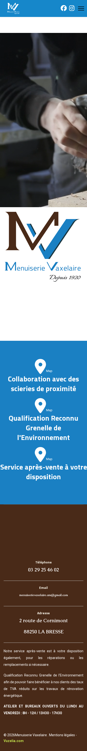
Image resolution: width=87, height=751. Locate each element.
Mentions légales (62, 735)
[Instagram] (71, 9)
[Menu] (81, 8)
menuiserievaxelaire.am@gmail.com (43, 595)
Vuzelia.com (14, 741)
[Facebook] (64, 9)
